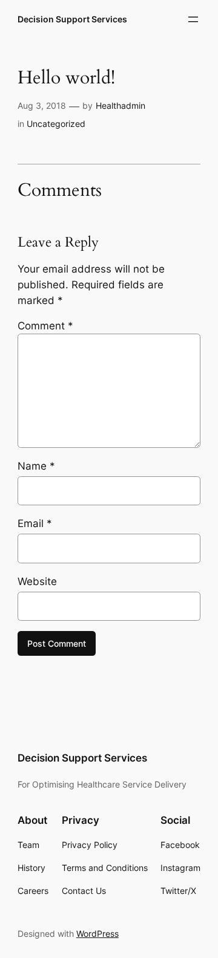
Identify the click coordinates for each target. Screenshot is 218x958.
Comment (45, 326)
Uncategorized (56, 123)
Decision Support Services (72, 19)
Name (36, 466)
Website (37, 581)
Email (35, 523)
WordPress (97, 933)
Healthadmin (120, 105)
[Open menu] (193, 19)
